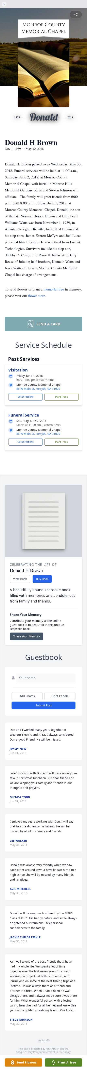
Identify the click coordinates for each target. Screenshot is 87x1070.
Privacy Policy (32, 1052)
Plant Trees (61, 396)
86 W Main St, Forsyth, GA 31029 (38, 389)
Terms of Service (54, 1052)
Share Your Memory (26, 636)
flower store (36, 295)
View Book (20, 579)
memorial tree (54, 289)
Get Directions (25, 396)
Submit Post (43, 705)
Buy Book (42, 579)
